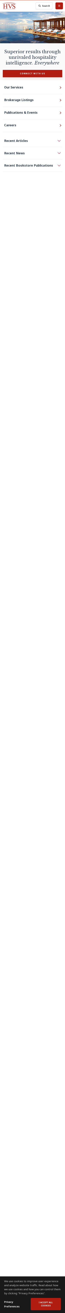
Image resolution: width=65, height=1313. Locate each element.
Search (46, 5)
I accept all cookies (46, 1304)
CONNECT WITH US (32, 73)
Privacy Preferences (12, 1304)
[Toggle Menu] (59, 5)
